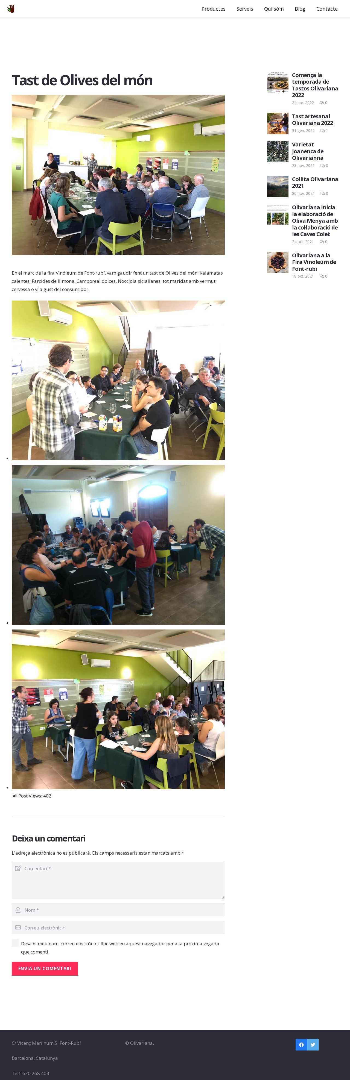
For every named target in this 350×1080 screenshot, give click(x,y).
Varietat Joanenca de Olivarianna (307, 150)
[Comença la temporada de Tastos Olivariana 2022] (277, 82)
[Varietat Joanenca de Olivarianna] (277, 151)
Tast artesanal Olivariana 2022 (312, 119)
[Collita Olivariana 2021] (277, 186)
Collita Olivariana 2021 (315, 182)
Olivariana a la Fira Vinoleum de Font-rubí (314, 261)
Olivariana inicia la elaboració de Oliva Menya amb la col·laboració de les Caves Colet (315, 220)
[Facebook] (301, 1045)
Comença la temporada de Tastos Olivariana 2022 (315, 85)
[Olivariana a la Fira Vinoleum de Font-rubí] (277, 262)
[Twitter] (313, 1045)
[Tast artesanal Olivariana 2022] (277, 123)
